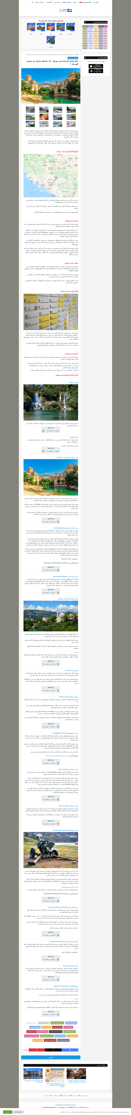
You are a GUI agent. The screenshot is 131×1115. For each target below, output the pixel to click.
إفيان (90, 36)
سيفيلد (100, 45)
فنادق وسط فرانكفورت (31, 1022)
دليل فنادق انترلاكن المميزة (57, 1022)
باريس (41, 34)
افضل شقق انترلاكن (38, 1040)
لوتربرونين (85, 43)
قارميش (95, 40)
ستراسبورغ (90, 31)
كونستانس (96, 48)
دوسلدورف (96, 36)
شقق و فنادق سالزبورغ (44, 1022)
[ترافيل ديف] (65, 10)
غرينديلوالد (85, 45)
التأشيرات (49, 2)
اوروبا (74, 2)
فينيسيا (105, 36)
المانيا (96, 26)
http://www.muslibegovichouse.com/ (57, 756)
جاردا (105, 40)
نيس (90, 48)
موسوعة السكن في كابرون (55, 1031)
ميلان (31, 34)
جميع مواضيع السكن (42, 1031)
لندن (51, 34)
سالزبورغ (101, 36)
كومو (105, 38)
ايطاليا (105, 26)
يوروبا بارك (95, 38)
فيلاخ (101, 43)
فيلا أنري (75, 370)
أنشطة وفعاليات (56, 1095)
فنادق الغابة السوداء (57, 1027)
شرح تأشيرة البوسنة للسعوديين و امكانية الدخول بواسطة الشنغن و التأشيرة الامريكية (55, 1085)
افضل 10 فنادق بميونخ (35, 1027)
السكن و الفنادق (66, 2)
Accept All (7, 1112)
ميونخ (96, 28)
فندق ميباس (74, 363)
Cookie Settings (18, 1112)
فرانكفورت (95, 31)
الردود (51, 1057)
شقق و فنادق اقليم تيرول (69, 1031)
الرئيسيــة (95, 2)
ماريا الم (101, 48)
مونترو (85, 38)
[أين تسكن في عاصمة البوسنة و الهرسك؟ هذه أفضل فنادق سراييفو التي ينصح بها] (76, 1073)
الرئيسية (74, 54)
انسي (90, 33)
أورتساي (70, 34)
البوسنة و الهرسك (67, 54)
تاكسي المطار (66, 1095)
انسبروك (101, 40)
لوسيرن (84, 33)
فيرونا (105, 33)
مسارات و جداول (39, 2)
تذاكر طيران (75, 1095)
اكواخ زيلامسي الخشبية (71, 1022)
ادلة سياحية (57, 2)
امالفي (105, 48)
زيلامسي (61, 34)
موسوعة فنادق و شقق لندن (47, 1036)
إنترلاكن (51, 47)
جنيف (85, 40)
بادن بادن (96, 43)
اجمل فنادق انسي (68, 1027)
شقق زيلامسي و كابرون (63, 1040)
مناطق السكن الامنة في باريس (31, 1036)
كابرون (100, 31)
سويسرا (85, 26)
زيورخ (85, 31)
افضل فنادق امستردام (60, 1036)
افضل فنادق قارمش (32, 1031)
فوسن (95, 45)
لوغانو (85, 48)
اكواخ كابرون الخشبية (72, 1036)
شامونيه (90, 38)
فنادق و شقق (84, 1095)
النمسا (100, 26)
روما (105, 28)
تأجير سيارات (46, 1095)
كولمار (90, 43)
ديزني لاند (90, 40)
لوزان (85, 36)
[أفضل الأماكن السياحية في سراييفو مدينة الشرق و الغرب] (33, 1073)
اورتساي (105, 45)
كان (90, 45)
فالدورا (105, 43)
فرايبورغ (95, 33)
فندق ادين (75, 365)
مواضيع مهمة (84, 2)
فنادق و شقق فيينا (46, 1027)
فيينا (101, 33)
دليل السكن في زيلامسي (50, 1040)
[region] (65, 1111)
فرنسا (90, 26)
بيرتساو (100, 38)
